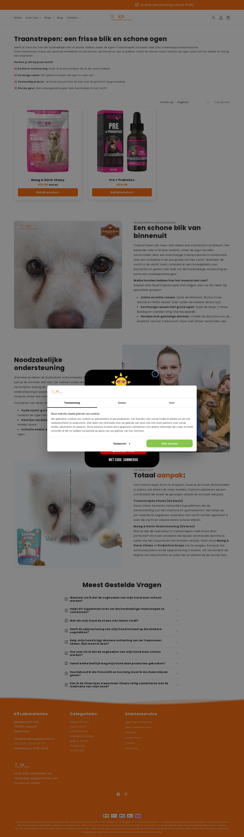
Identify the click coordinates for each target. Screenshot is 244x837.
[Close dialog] (155, 374)
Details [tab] (122, 402)
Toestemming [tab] (72, 402)
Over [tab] (172, 402)
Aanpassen (119, 443)
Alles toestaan (169, 443)
